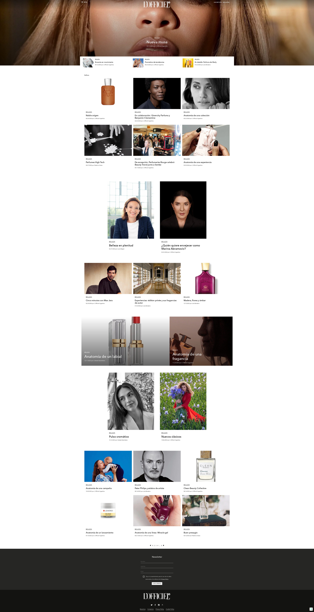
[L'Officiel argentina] (157, 4)
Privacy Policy (164, 579)
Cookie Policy (170, 609)
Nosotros (142, 609)
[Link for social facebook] (155, 605)
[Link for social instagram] (159, 605)
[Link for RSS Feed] (162, 605)
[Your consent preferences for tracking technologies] (311, 609)
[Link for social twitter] (151, 605)
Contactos (150, 609)
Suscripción (218, 2)
